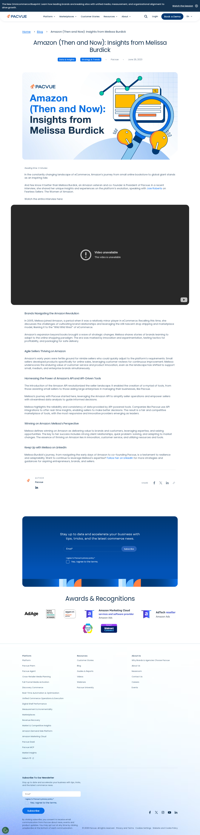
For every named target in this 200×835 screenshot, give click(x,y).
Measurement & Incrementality (37, 709)
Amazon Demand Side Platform (37, 731)
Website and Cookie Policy (165, 828)
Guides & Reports (85, 671)
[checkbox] (100, 561)
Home (26, 32)
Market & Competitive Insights (36, 725)
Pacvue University (85, 687)
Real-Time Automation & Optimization (40, 693)
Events (135, 687)
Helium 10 (26, 758)
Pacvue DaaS (28, 742)
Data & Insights (66, 59)
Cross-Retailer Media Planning (36, 676)
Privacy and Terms (125, 828)
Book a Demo (172, 16)
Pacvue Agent (29, 671)
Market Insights (29, 752)
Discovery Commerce (32, 687)
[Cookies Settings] (5, 830)
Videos (80, 676)
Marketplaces (28, 714)
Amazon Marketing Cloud (34, 736)
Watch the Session (182, 5)
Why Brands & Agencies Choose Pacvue (151, 660)
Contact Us (137, 676)
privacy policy (88, 558)
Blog (40, 32)
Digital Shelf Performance (34, 703)
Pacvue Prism (28, 665)
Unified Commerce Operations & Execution (43, 698)
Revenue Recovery (31, 720)
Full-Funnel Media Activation (35, 682)
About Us (136, 665)
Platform (26, 660)
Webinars (81, 682)
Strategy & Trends (91, 59)
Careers (135, 682)
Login (155, 16)
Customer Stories (90, 16)
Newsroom (137, 671)
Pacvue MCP (28, 747)
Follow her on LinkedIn (120, 458)
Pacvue (115, 59)
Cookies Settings (143, 828)
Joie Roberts (154, 188)
